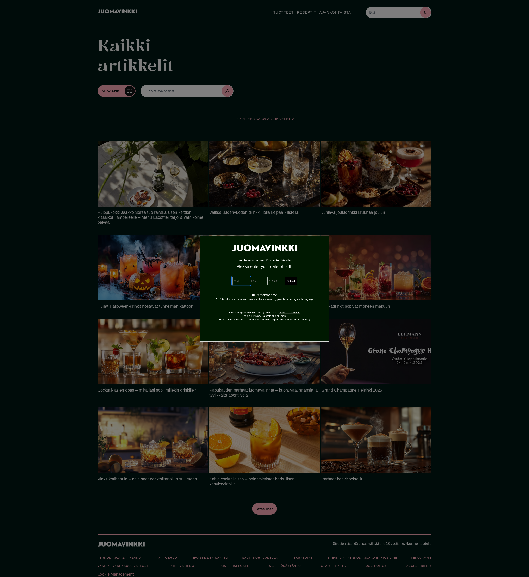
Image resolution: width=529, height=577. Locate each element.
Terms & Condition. (289, 312)
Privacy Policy (261, 316)
